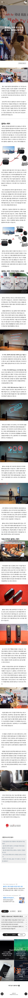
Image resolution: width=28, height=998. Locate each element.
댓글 (6, 934)
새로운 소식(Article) (18, 32)
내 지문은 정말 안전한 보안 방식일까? (9, 924)
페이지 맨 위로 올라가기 (26, 994)
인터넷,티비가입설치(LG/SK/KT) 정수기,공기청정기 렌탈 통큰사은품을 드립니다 (9, 900)
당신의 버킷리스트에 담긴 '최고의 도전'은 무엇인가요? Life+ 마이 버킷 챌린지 (14, 922)
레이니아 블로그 (2, 994)
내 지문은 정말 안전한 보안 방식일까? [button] (7, 970)
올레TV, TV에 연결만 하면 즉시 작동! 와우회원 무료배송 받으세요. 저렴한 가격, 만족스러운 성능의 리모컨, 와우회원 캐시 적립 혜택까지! (14, 889)
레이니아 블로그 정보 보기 (26, 2)
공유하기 (14, 934)
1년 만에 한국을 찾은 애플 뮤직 (8, 928)
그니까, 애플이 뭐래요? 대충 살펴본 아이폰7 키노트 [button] (7, 949)
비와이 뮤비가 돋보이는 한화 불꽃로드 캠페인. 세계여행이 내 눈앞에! (14, 926)
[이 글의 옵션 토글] (7, 911)
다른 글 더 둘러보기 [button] (13, 985)
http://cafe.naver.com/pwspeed (10, 895)
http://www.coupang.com (9, 884)
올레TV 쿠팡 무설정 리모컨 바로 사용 (13, 886)
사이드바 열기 (2, 2)
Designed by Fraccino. (14, 994)
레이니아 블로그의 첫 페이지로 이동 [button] (14, 2)
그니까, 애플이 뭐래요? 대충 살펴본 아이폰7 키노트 (12, 920)
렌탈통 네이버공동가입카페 (9, 898)
